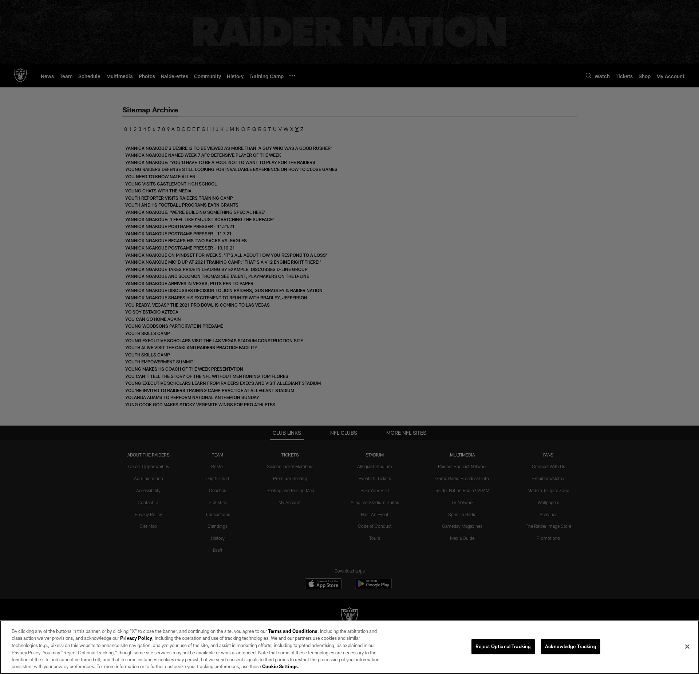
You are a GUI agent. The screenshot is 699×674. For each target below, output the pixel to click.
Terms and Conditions (292, 631)
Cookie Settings (280, 666)
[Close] (687, 647)
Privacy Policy (136, 638)
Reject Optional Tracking (503, 646)
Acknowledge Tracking (570, 646)
